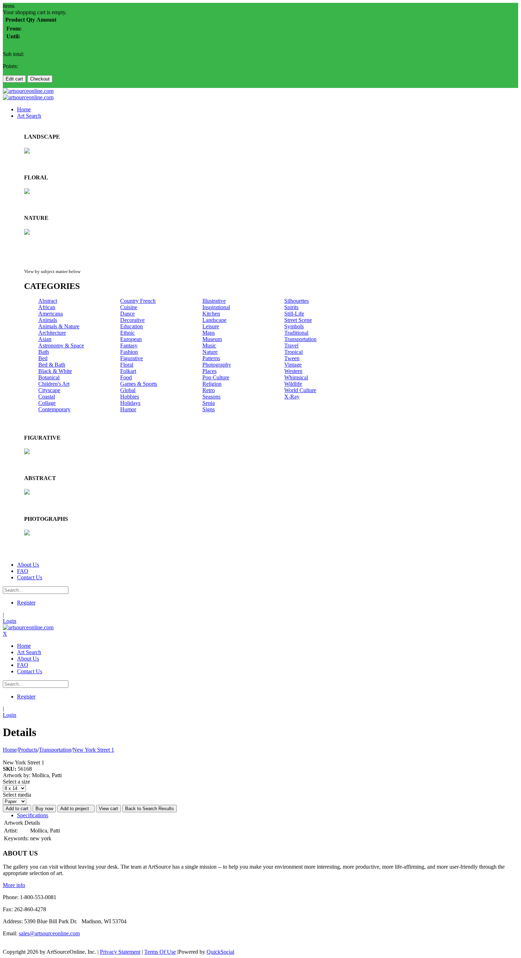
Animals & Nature (58, 326)
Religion (212, 384)
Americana (50, 314)
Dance (127, 314)
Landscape (214, 320)
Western (293, 371)
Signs (208, 409)
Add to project (76, 808)
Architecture (52, 333)
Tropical (293, 352)
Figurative (131, 358)
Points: (10, 66)
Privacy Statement (120, 952)
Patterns (211, 358)
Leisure (210, 326)
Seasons (211, 397)
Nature (210, 352)
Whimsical (296, 377)
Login (9, 621)
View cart (108, 808)
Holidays (130, 403)
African (46, 307)
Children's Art (53, 384)
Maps (208, 333)
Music (209, 345)
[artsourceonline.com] (28, 91)
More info (14, 885)
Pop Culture (215, 377)
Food (126, 377)
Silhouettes (296, 301)
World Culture (300, 390)
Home (10, 750)
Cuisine (128, 307)
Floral (126, 365)
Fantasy (129, 345)
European (131, 339)
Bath (43, 352)
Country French (138, 301)
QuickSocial (220, 952)
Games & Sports (138, 384)
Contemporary (54, 409)
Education (131, 326)
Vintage (293, 365)
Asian (44, 339)
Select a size (16, 782)
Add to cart (17, 808)
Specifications (32, 815)
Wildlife (293, 384)
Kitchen (211, 314)
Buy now (44, 808)
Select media (17, 795)
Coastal (46, 397)
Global (127, 390)
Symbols (294, 326)
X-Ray (291, 397)
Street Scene (298, 320)
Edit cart (14, 79)
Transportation (300, 339)
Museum (212, 339)
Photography (216, 365)
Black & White (55, 371)
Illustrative (214, 301)
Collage (47, 403)
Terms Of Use (160, 952)
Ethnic (127, 333)
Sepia (208, 403)
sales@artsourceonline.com (49, 933)
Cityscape (49, 390)
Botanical (49, 377)
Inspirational (216, 307)
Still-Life (294, 314)
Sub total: (13, 54)
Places (209, 371)
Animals (47, 320)
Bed (42, 358)
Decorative (132, 320)
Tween (291, 358)
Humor (128, 409)
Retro (208, 390)
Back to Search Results (149, 808)
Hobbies (129, 397)
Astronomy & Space (61, 345)
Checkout (40, 79)
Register (26, 603)
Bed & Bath (51, 365)
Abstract (47, 301)
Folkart (128, 371)
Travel (291, 345)
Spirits (291, 307)
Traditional (296, 333)
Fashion (129, 352)
